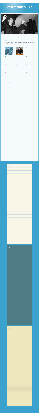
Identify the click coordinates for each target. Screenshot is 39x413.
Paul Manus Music (19, 7)
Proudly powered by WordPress (13, 410)
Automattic (29, 410)
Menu (20, 1)
